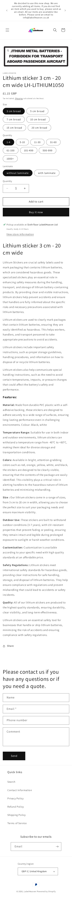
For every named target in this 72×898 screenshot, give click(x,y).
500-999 (47, 150)
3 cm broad (14, 111)
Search (11, 781)
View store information (20, 234)
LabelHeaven (30, 891)
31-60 (53, 142)
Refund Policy (15, 806)
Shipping (19, 98)
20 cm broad (39, 127)
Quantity (7, 181)
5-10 (22, 142)
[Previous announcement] (7, 10)
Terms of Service (17, 823)
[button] (7, 30)
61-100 (11, 150)
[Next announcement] (65, 10)
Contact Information (19, 790)
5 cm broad (37, 111)
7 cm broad (14, 119)
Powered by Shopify (46, 891)
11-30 (37, 142)
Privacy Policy (15, 798)
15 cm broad (14, 127)
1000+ (10, 158)
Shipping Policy (16, 815)
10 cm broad (38, 119)
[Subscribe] (57, 846)
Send (14, 756)
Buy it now (36, 212)
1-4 (8, 142)
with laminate (47, 173)
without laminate (18, 173)
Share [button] (10, 645)
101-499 (28, 150)
